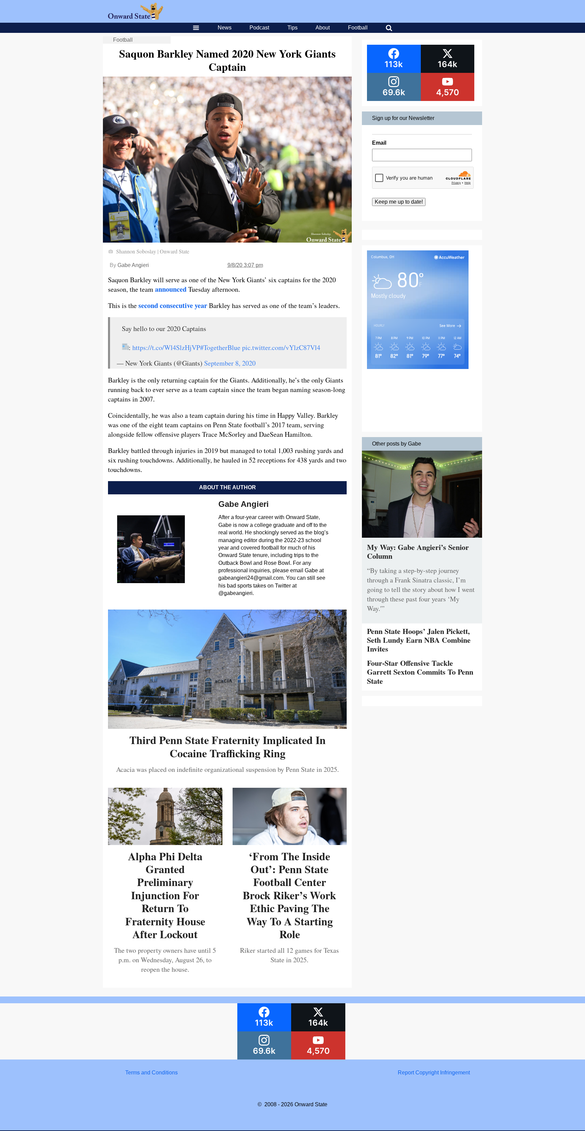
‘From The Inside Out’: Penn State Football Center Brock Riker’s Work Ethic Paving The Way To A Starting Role (289, 895)
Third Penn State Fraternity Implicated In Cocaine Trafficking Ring (227, 746)
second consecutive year (172, 305)
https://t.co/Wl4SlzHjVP (166, 347)
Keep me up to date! (399, 202)
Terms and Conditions (151, 1072)
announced (171, 289)
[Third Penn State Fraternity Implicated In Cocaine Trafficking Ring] (227, 726)
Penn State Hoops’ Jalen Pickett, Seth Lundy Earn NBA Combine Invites (419, 640)
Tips (292, 27)
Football (358, 27)
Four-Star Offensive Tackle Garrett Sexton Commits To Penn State (420, 671)
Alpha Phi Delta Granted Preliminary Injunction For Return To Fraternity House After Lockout (165, 895)
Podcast (259, 27)
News (225, 27)
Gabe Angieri (133, 265)
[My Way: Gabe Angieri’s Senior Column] (422, 539)
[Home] (135, 18)
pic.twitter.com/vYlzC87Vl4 (281, 347)
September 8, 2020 (230, 363)
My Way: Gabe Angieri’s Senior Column (418, 551)
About (323, 27)
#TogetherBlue (220, 347)
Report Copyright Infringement (434, 1072)
